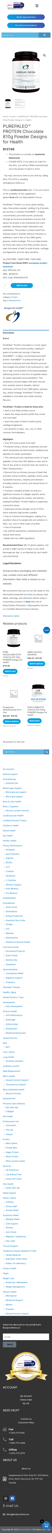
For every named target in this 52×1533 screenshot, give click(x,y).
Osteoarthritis (9, 1098)
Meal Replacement (11, 1071)
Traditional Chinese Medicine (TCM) (19, 1251)
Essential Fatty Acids (15, 920)
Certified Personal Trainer (15, 820)
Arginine (9, 858)
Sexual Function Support (17, 1080)
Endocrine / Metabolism (17, 1282)
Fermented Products (15, 951)
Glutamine (10, 876)
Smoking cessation (14, 1061)
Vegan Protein (12, 1152)
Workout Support (13, 885)
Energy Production (14, 916)
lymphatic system (11, 1066)
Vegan (6, 1273)
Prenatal (10, 1309)
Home (5, 116)
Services (7, 1166)
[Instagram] (6, 1498)
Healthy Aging (9, 992)
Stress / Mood (9, 1198)
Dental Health (9, 830)
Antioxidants (11, 911)
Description (8, 333)
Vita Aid (9, 1130)
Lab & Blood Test (14, 1174)
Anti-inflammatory (14, 1015)
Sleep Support (9, 1193)
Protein (13, 116)
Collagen (10, 1111)
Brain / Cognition (10, 806)
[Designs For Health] (14, 315)
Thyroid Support (10, 1246)
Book (12, 197)
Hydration (10, 849)
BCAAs (9, 862)
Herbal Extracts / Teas (13, 997)
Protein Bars (11, 1148)
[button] (36, 5)
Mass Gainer (11, 1143)
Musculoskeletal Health (13, 1089)
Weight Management (15, 1287)
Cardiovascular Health (13, 815)
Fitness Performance (12, 845)
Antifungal (10, 1020)
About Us (10, 1460)
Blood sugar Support (12, 788)
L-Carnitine (11, 880)
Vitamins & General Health (18, 942)
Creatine (10, 871)
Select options (36, 663)
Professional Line (11, 1121)
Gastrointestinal (10, 969)
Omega (9, 924)
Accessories (8, 769)
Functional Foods (11, 947)
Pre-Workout (11, 893)
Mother (9, 1304)
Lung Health (8, 1057)
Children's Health (11, 825)
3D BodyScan (12, 1170)
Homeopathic (9, 1002)
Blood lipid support (14, 796)
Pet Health (8, 1116)
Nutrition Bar (11, 960)
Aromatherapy (9, 779)
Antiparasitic (11, 1028)
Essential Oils (12, 783)
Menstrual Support (14, 1300)
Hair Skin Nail (12, 1107)
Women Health (9, 1292)
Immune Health (10, 1011)
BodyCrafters (25, 1529)
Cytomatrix (11, 1125)
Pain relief (10, 1241)
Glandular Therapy (11, 987)
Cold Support (12, 1224)
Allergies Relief (12, 1219)
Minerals (10, 933)
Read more (34, 721)
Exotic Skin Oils (13, 1188)
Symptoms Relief (11, 1215)
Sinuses (9, 1227)
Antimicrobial (12, 1024)
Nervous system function (17, 810)
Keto (5, 1043)
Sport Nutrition (12, 854)
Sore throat (11, 1232)
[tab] (26, 333)
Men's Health (9, 1076)
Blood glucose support (16, 792)
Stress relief (11, 1206)
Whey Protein (12, 1156)
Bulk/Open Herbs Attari (16, 1259)
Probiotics (10, 982)
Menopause (11, 1296)
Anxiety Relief (12, 1210)
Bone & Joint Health (12, 801)
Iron (7, 929)
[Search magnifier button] (46, 751)
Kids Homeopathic (14, 1006)
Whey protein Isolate (15, 1161)
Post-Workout (12, 888)
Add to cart (21, 285)
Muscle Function (13, 1093)
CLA (8, 867)
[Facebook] (12, 1498)
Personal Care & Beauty (14, 1103)
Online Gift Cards (14, 1179)
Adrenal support (10, 774)
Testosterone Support (16, 1084)
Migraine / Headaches (16, 1236)
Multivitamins (12, 938)
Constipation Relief (14, 973)
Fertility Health (9, 841)
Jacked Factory (10, 1038)
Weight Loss (8, 1278)
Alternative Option (11, 616)
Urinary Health (9, 1268)
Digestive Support (14, 978)
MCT (8, 1047)
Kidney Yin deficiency (16, 1263)
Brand (6, 338)
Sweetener (11, 964)
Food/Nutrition (9, 898)
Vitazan (9, 1134)
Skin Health (8, 1184)
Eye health (8, 835)
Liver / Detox (9, 1052)
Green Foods (11, 955)
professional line (13, 300)
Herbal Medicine (13, 1255)
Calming (9, 1202)
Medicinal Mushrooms (16, 1033)
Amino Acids (11, 907)
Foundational (9, 903)
